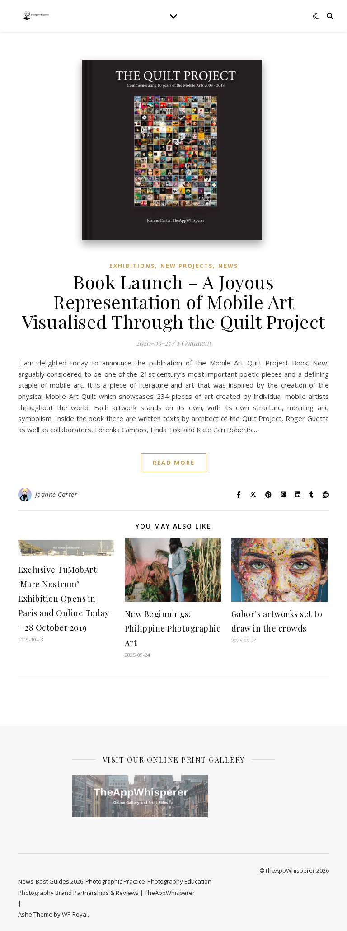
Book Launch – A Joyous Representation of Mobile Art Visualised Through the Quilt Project (173, 301)
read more (174, 462)
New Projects (186, 266)
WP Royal (75, 914)
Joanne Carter (56, 494)
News (228, 266)
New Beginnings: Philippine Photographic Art (173, 628)
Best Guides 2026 (59, 881)
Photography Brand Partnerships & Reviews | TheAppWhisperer (106, 893)
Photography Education (179, 881)
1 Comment (194, 342)
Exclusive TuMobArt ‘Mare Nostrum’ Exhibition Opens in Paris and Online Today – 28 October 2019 (63, 598)
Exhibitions (132, 266)
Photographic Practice (115, 881)
